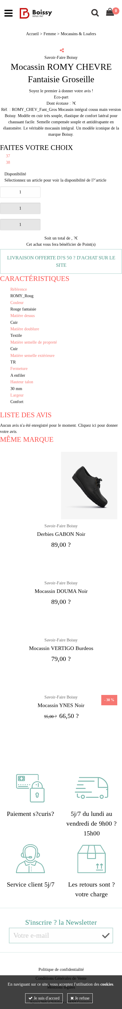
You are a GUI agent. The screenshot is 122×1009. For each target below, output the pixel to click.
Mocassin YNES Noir (61, 705)
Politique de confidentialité (61, 969)
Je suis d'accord (46, 998)
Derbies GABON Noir (61, 534)
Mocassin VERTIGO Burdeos (61, 648)
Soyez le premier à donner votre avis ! (61, 91)
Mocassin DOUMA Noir (61, 591)
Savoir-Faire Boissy (61, 526)
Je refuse (81, 998)
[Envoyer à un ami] (62, 50)
